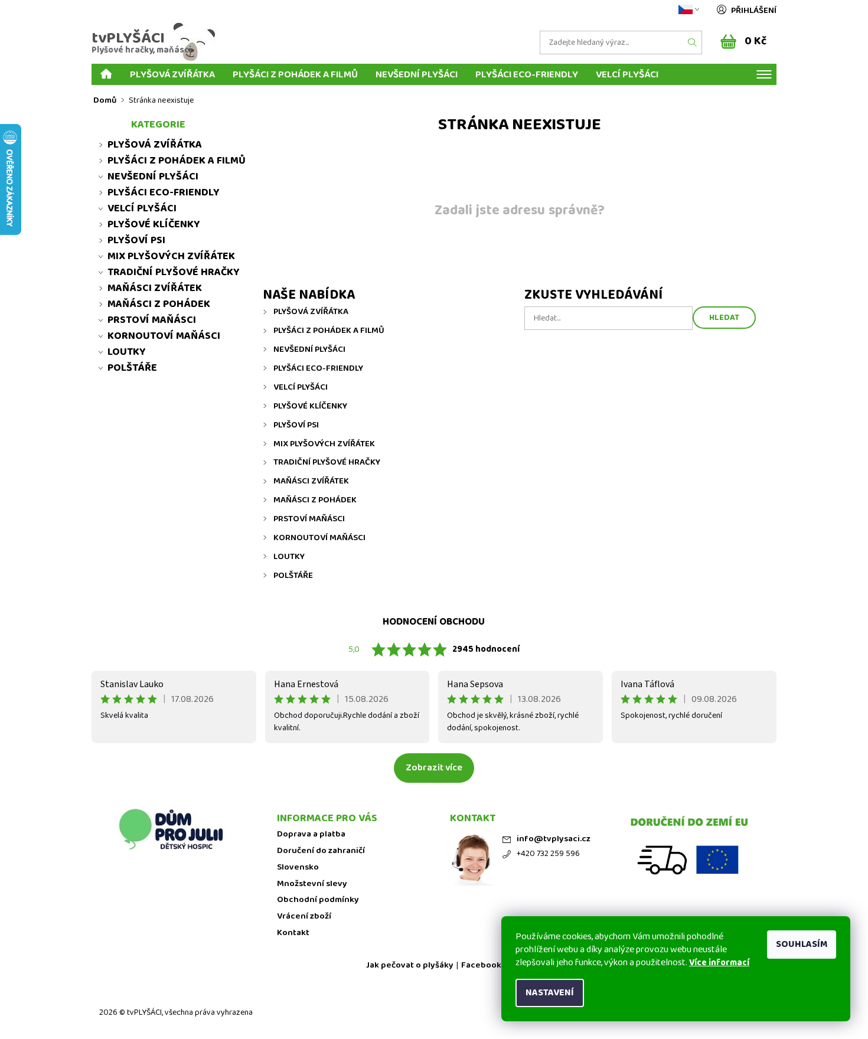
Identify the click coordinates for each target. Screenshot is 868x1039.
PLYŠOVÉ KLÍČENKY (310, 406)
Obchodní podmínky (318, 900)
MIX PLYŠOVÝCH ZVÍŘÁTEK (324, 444)
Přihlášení (753, 11)
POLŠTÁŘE (293, 575)
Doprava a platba (311, 834)
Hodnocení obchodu (434, 622)
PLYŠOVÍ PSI (296, 425)
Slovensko (298, 867)
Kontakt (293, 933)
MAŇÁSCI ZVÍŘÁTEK (311, 481)
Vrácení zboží (304, 916)
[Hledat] (692, 42)
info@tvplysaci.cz (553, 839)
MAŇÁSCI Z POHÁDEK (315, 500)
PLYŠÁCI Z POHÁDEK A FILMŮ (295, 74)
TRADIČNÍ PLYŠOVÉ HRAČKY (326, 462)
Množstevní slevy (312, 884)
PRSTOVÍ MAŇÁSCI (309, 519)
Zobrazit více (434, 767)
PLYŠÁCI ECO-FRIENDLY (526, 74)
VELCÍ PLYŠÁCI (627, 74)
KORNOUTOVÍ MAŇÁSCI (319, 538)
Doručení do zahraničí (321, 851)
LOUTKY (289, 557)
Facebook (481, 965)
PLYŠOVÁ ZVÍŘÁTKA (172, 74)
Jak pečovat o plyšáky (409, 965)
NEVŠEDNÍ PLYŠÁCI (417, 74)
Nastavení (550, 992)
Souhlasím (801, 944)
